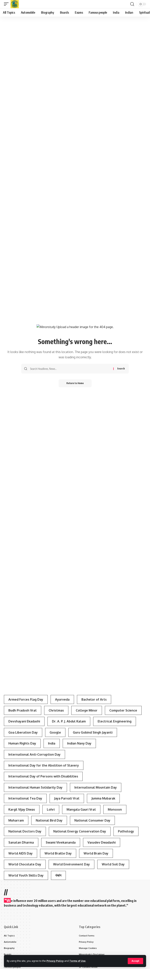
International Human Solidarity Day (35, 787)
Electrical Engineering (114, 721)
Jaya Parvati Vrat (66, 798)
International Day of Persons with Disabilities (43, 776)
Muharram (16, 820)
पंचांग (58, 875)
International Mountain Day (95, 787)
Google (55, 732)
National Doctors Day (24, 831)
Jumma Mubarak (103, 798)
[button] (135, 961)
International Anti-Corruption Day (34, 754)
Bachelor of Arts (94, 699)
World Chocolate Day (24, 864)
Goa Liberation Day (23, 732)
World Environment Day (71, 864)
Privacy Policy (55, 960)
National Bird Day (49, 820)
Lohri (51, 809)
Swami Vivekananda (61, 842)
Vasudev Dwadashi (102, 842)
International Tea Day (25, 798)
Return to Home (75, 383)
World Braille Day (58, 853)
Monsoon (115, 809)
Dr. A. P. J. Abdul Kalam (69, 721)
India (51, 743)
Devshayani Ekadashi (24, 721)
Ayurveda (62, 699)
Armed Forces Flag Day (25, 699)
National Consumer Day (92, 820)
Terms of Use (77, 960)
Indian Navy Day (79, 743)
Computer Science (123, 710)
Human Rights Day (22, 743)
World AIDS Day (20, 853)
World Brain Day (96, 853)
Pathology (126, 831)
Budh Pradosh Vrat (22, 710)
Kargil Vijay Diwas (21, 809)
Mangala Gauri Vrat (81, 809)
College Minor (86, 710)
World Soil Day (113, 864)
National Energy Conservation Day (79, 831)
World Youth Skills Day (26, 875)
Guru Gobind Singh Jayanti (92, 732)
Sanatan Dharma (21, 842)
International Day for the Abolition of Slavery (43, 765)
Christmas (56, 710)
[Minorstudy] (15, 4)
